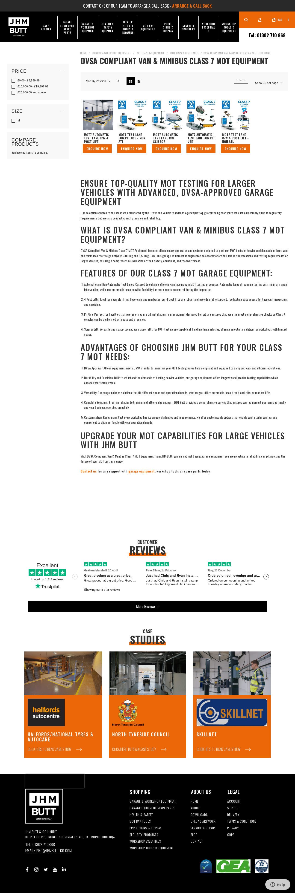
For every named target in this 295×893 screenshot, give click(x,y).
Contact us (89, 471)
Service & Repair (203, 828)
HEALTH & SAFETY (141, 814)
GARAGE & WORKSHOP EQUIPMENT (153, 801)
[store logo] (18, 27)
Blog (194, 835)
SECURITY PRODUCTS (144, 835)
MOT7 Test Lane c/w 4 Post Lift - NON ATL (236, 115)
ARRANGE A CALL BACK (192, 6)
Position (101, 81)
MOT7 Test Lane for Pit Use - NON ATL (132, 115)
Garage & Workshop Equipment (111, 53)
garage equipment (141, 471)
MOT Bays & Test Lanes (184, 53)
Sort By (90, 81)
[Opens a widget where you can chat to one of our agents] (277, 885)
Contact (197, 841)
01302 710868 (43, 844)
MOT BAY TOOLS (140, 821)
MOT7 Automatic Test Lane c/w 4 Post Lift (98, 115)
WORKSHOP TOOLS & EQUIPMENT (152, 848)
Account (234, 801)
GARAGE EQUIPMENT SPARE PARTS (152, 808)
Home (83, 53)
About (195, 808)
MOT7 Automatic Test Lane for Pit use (201, 115)
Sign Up (232, 808)
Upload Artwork (203, 821)
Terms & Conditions (242, 821)
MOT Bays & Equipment (150, 53)
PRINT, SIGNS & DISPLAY (146, 828)
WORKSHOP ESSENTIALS (145, 841)
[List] (139, 81)
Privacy (233, 828)
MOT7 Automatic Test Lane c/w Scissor (167, 115)
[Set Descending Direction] (118, 81)
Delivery (233, 814)
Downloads (199, 814)
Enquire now (97, 148)
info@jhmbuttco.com (54, 851)
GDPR (231, 835)
